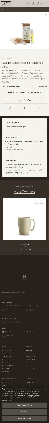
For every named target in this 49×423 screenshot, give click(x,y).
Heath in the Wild (9, 365)
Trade (28, 371)
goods (26, 92)
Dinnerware (6, 350)
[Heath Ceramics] (24, 276)
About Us (29, 353)
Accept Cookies (24, 418)
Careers (29, 362)
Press (28, 365)
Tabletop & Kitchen (9, 356)
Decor (4, 359)
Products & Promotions (12, 306)
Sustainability (31, 359)
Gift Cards (6, 368)
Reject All (24, 412)
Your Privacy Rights (24, 405)
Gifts (4, 362)
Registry (31, 309)
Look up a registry (9, 318)
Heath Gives (30, 368)
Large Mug (24, 244)
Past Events (9, 335)
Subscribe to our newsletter (13, 292)
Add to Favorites (24, 100)
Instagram (30, 382)
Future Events (33, 332)
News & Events (34, 306)
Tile (6, 309)
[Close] (45, 389)
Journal (29, 350)
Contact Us (6, 382)
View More (6, 82)
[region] (24, 404)
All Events (8, 332)
